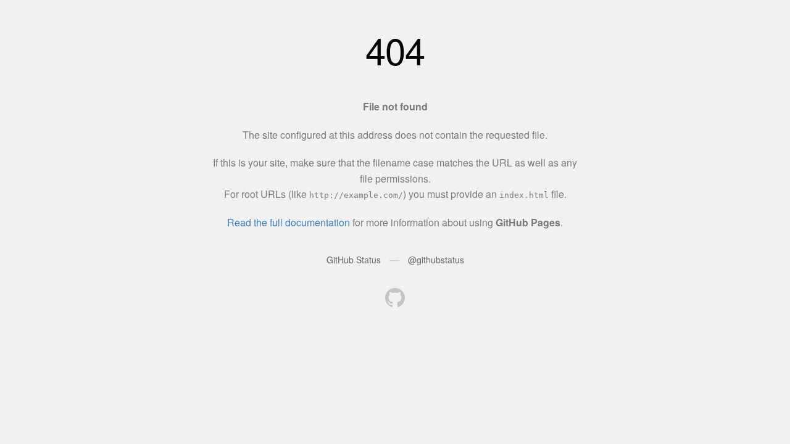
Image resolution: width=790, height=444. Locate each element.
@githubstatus (436, 259)
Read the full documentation (288, 222)
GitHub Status (353, 259)
